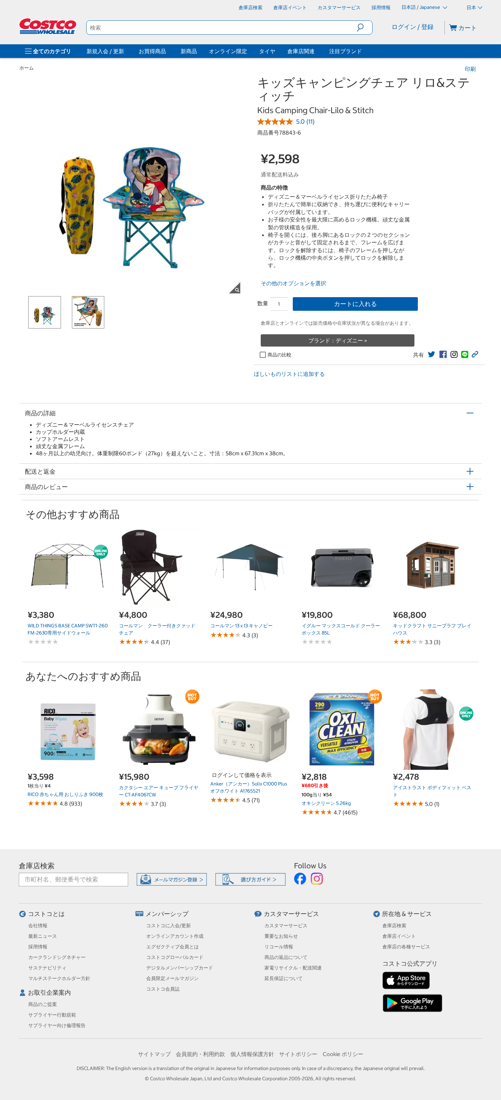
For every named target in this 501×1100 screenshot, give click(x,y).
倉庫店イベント (399, 936)
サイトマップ (154, 1054)
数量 (262, 303)
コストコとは (46, 914)
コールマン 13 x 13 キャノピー (241, 626)
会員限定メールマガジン (172, 978)
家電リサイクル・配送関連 (293, 968)
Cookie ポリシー (343, 1054)
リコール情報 (278, 947)
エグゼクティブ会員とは (172, 947)
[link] (431, 354)
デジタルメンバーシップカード (179, 968)
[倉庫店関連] (316, 51)
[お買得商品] (167, 51)
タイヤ (267, 51)
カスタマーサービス (291, 914)
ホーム (26, 68)
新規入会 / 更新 (105, 51)
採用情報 (37, 947)
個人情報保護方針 (252, 1054)
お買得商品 (152, 51)
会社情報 (37, 925)
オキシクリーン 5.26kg (326, 803)
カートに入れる (355, 304)
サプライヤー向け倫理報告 (57, 1025)
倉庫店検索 (37, 865)
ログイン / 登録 (413, 27)
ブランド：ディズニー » (337, 340)
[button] (364, 27)
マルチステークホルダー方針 (59, 978)
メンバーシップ (167, 914)
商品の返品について (285, 957)
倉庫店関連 (301, 51)
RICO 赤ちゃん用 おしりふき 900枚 (65, 794)
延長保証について (283, 978)
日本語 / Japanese (421, 7)
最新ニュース (42, 936)
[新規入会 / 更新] (125, 51)
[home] (48, 26)
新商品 (189, 51)
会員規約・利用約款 (200, 1054)
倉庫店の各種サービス (406, 947)
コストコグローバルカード (174, 957)
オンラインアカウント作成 (174, 936)
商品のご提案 (42, 1004)
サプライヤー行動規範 (52, 1015)
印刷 (470, 68)
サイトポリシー (298, 1054)
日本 (471, 7)
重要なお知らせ (281, 936)
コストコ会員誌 (163, 989)
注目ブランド (345, 51)
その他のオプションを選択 (293, 283)
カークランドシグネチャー (57, 957)
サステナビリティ (47, 968)
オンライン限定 (228, 51)
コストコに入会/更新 (168, 925)
